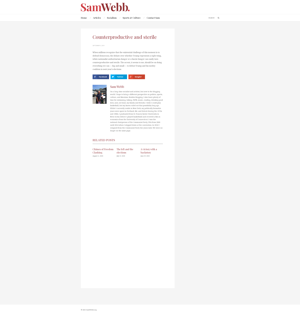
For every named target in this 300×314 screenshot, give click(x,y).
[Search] (217, 18)
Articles (97, 17)
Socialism (112, 17)
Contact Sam (153, 17)
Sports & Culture (132, 17)
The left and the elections (125, 151)
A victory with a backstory (149, 151)
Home (84, 17)
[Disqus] (128, 194)
